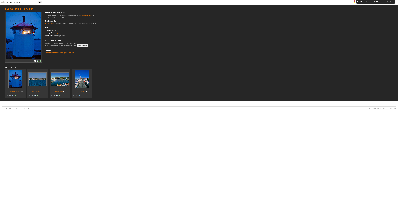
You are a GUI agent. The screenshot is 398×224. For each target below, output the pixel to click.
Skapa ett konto (49, 23)
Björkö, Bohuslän (36, 91)
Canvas (33, 109)
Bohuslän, (52, 53)
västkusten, (71, 53)
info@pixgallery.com (86, 15)
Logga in (382, 1)
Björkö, (47, 53)
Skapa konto (390, 1)
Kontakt (376, 1)
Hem (3, 109)
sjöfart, (65, 53)
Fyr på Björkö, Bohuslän (14, 91)
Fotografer (369, 1)
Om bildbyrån (361, 1)
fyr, (56, 53)
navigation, (60, 53)
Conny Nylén (56, 33)
